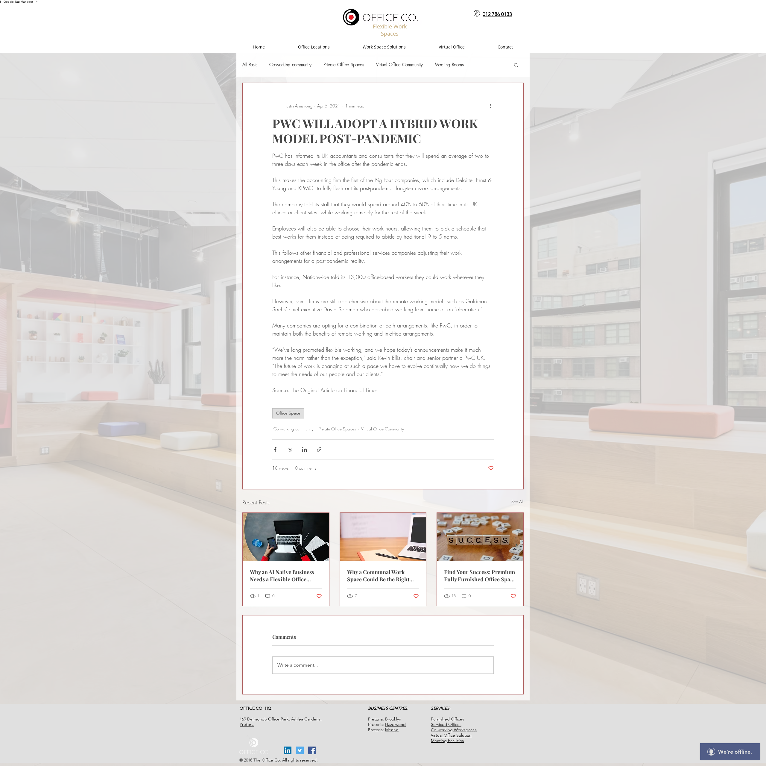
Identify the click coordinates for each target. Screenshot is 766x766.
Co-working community (290, 64)
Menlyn (392, 729)
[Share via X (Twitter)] (290, 449)
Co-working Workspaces (454, 729)
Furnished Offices (447, 719)
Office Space (288, 413)
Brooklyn (393, 719)
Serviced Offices (446, 724)
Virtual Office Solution (451, 735)
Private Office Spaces (343, 64)
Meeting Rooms (449, 64)
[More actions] (490, 105)
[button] (516, 64)
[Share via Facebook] (275, 449)
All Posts (249, 64)
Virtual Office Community (399, 64)
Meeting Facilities (447, 740)
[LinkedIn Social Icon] (287, 750)
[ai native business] (286, 537)
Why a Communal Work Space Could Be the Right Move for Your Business (378, 575)
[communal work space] (383, 537)
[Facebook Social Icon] (312, 750)
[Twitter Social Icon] (300, 750)
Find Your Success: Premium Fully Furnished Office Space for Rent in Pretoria (480, 575)
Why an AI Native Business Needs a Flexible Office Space (282, 575)
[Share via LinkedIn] (304, 449)
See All (517, 501)
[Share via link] (319, 449)
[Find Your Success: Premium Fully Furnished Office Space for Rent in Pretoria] (480, 537)
